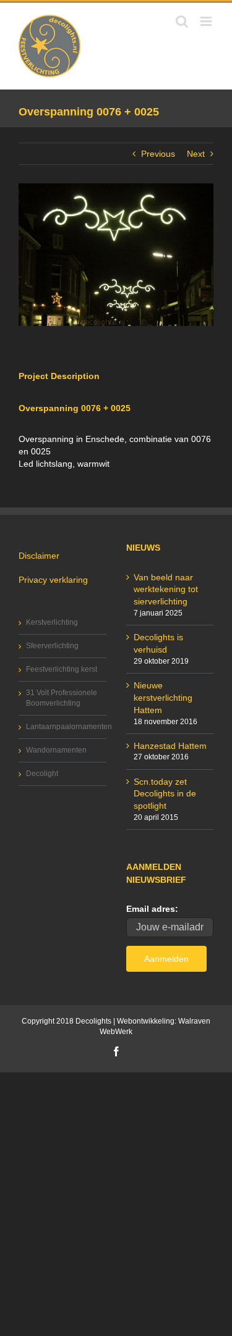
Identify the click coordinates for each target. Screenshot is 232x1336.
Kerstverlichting (52, 622)
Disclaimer (39, 556)
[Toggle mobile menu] (206, 21)
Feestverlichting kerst (61, 669)
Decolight (42, 773)
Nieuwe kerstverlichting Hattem (163, 697)
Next (196, 154)
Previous (158, 154)
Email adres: (152, 909)
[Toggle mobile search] (182, 21)
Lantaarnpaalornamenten (63, 726)
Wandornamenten (56, 750)
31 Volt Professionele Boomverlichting (61, 698)
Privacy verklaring (53, 580)
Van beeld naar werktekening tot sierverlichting (166, 589)
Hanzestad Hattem (170, 746)
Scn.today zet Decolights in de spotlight (165, 794)
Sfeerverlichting (52, 645)
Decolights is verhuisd (158, 643)
